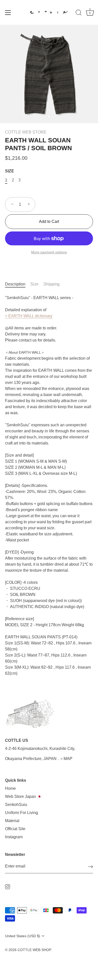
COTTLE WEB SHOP (34, 950)
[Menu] (8, 12)
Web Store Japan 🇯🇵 (23, 796)
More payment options (49, 252)
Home (10, 788)
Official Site (15, 829)
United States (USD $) (22, 936)
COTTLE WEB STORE (25, 132)
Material (12, 821)
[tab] (17, 284)
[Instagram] (7, 886)
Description (15, 284)
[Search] (78, 13)
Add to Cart (49, 221)
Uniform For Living (21, 812)
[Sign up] (90, 866)
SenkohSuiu (16, 804)
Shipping (51, 284)
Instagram (14, 837)
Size (34, 284)
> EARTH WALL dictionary (28, 316)
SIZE (9, 171)
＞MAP (66, 758)
